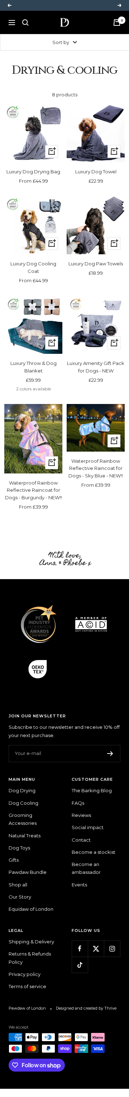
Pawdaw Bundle (28, 872)
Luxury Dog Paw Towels (95, 263)
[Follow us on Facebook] (80, 948)
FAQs (78, 803)
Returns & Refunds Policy (30, 957)
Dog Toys (19, 848)
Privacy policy (24, 974)
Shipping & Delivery (31, 941)
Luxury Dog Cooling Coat (33, 267)
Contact (81, 840)
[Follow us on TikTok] (80, 965)
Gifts (14, 860)
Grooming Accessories (23, 819)
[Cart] (116, 22)
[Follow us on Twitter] (96, 948)
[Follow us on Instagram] (112, 948)
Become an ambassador (86, 868)
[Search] (25, 22)
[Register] (110, 753)
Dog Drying (22, 790)
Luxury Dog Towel (95, 171)
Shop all (18, 884)
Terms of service (27, 986)
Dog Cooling (23, 803)
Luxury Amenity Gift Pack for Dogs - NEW (95, 367)
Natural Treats (24, 835)
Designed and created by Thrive (86, 1008)
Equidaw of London (31, 909)
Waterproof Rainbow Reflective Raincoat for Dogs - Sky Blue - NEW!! (95, 468)
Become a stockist (93, 852)
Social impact (88, 827)
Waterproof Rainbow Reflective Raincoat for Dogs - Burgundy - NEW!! (33, 490)
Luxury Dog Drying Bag (33, 171)
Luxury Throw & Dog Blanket (33, 367)
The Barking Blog (92, 790)
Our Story (20, 897)
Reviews (81, 815)
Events (79, 884)
